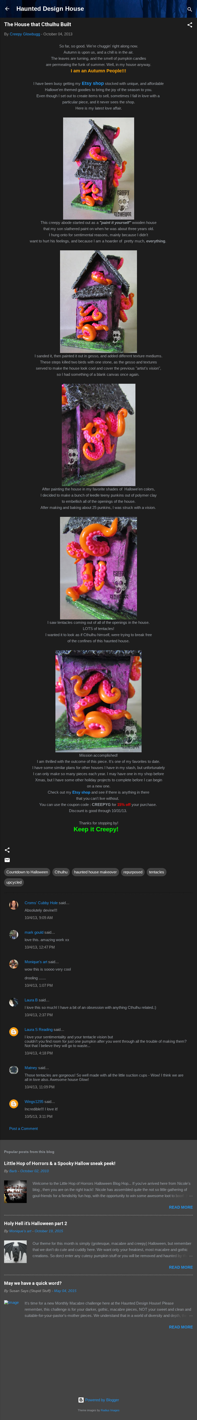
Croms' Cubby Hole (41, 903)
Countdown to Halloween (27, 872)
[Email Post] (7, 862)
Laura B (31, 1000)
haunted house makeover (95, 872)
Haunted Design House (50, 8)
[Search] (190, 10)
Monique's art (36, 962)
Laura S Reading (39, 1029)
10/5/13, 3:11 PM (39, 1116)
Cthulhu (61, 872)
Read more (181, 1207)
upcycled (14, 882)
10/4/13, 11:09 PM (40, 1087)
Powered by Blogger (101, 1400)
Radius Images (110, 1410)
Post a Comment (23, 1128)
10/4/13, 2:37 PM (39, 1015)
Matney (31, 1068)
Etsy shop (81, 792)
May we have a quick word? (33, 1283)
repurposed (132, 872)
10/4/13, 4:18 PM (39, 1053)
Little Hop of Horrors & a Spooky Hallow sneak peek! (59, 1163)
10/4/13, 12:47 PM (40, 947)
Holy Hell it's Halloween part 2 (35, 1223)
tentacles (156, 872)
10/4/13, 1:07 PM (39, 985)
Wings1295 (34, 1101)
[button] (190, 26)
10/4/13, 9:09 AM (39, 917)
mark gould (34, 932)
